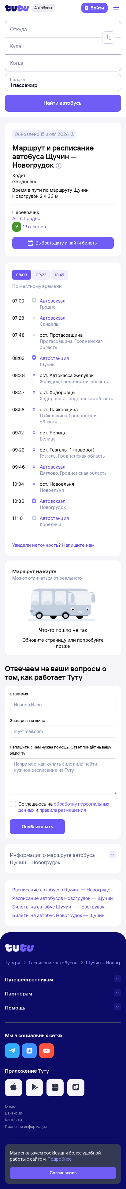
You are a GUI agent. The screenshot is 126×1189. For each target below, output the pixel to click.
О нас (10, 1106)
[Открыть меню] (117, 8)
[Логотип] (17, 7)
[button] (12, 1050)
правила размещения (62, 810)
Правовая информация (26, 1126)
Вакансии (13, 1113)
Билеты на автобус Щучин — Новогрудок (58, 907)
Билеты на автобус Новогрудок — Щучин (58, 915)
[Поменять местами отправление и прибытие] (108, 37)
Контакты (13, 1119)
